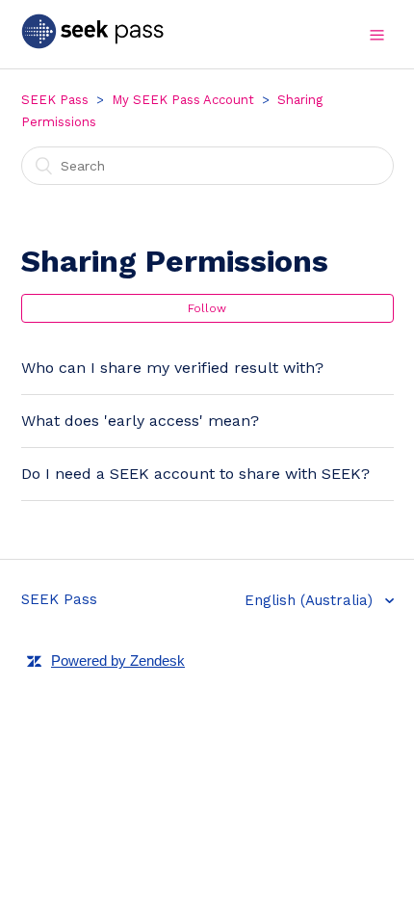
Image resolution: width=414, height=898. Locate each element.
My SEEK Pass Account (183, 99)
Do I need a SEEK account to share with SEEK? (195, 473)
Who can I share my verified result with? (172, 367)
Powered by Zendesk (118, 660)
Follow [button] (207, 308)
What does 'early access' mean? (140, 420)
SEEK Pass (55, 99)
